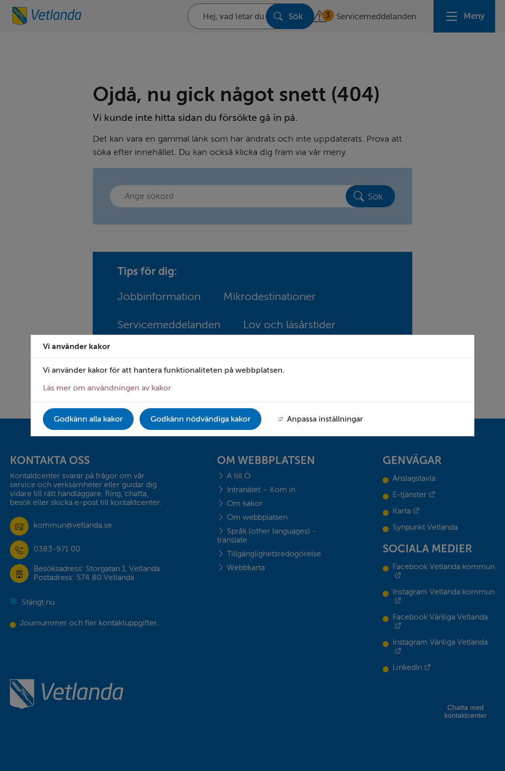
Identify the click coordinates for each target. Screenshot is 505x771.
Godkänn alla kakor (88, 419)
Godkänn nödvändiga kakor (200, 419)
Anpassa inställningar (325, 419)
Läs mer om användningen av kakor (107, 388)
